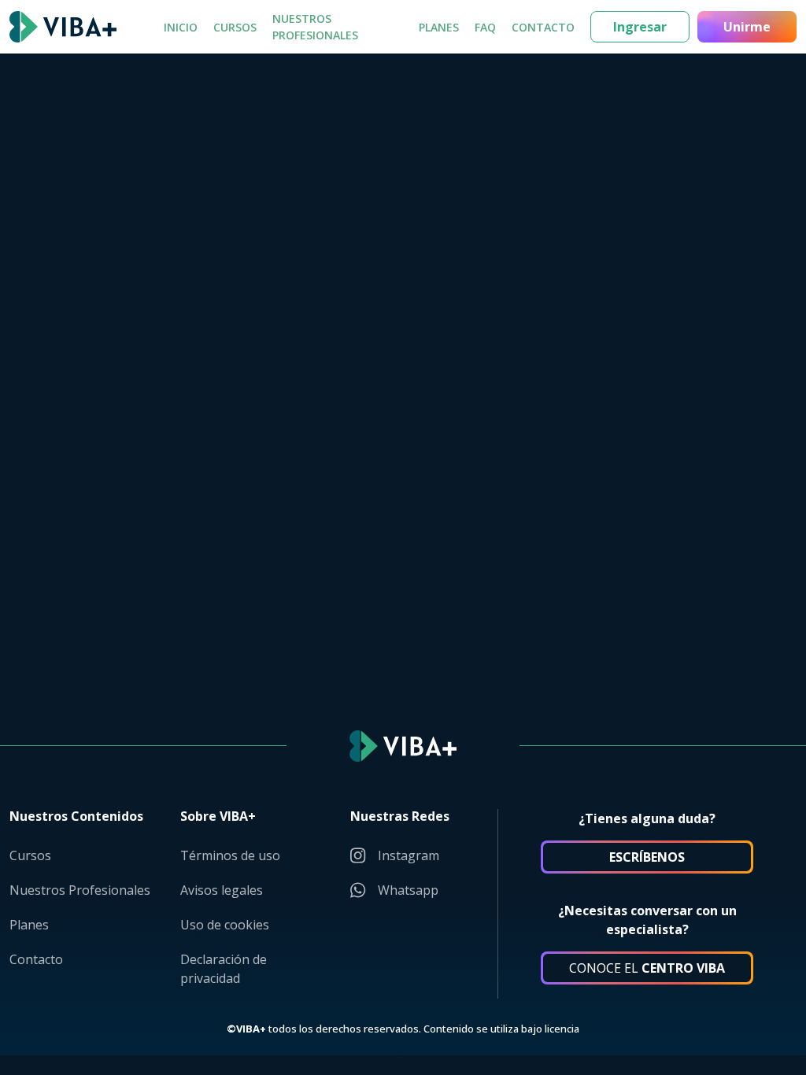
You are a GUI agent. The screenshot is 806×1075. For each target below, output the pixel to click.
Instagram (408, 855)
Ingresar (640, 26)
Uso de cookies (224, 924)
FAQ (485, 27)
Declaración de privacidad (223, 969)
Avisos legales (221, 890)
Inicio (181, 27)
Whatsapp (408, 890)
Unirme (747, 26)
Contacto (543, 27)
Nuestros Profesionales (315, 26)
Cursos (235, 27)
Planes (439, 27)
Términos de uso (230, 855)
